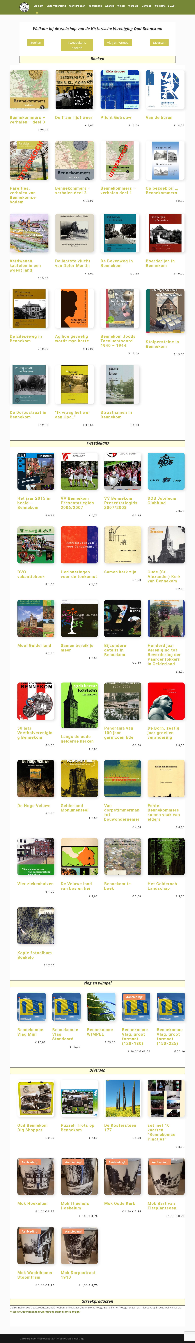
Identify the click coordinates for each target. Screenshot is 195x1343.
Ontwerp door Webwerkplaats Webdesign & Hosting (52, 1338)
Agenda (109, 5)
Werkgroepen (77, 5)
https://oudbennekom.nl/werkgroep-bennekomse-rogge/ (45, 1311)
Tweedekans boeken (77, 45)
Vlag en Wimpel (118, 42)
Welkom (38, 5)
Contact (146, 5)
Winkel (121, 5)
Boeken (35, 42)
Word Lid (133, 5)
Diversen (159, 42)
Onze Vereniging (56, 5)
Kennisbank (95, 5)
